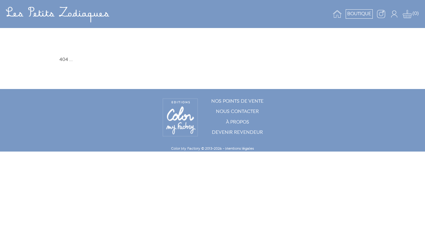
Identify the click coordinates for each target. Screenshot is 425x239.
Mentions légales (239, 148)
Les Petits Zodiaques (57, 14)
